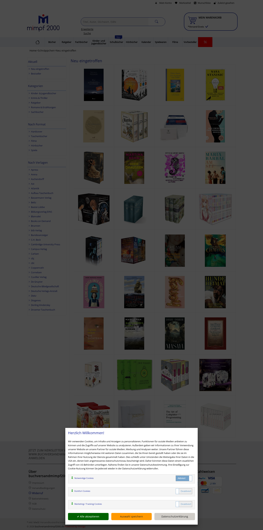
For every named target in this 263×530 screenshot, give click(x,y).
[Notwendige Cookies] (184, 478)
